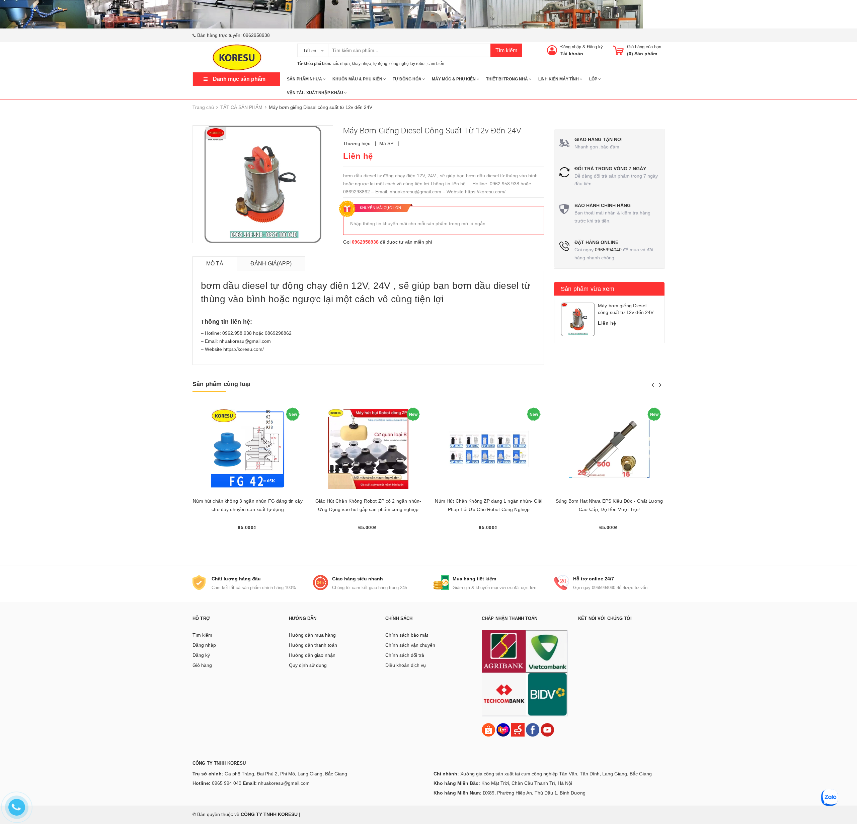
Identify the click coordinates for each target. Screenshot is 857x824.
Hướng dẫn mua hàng (312, 635)
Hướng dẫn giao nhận (312, 655)
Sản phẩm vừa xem (587, 289)
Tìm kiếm (506, 50)
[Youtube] (547, 729)
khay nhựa (361, 63)
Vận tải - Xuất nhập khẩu (315, 92)
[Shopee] (488, 729)
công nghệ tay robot (407, 63)
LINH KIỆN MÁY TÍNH (559, 79)
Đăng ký (595, 46)
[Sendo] (518, 729)
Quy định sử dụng (308, 665)
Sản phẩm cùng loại (221, 384)
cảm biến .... (438, 63)
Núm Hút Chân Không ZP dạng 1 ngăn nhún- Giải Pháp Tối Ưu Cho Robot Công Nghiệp (488, 505)
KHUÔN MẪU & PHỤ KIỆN (357, 79)
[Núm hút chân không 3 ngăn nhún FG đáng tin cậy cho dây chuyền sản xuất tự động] (247, 449)
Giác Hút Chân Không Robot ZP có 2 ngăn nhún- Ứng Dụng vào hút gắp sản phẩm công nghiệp (368, 505)
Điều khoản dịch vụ (405, 665)
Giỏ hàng (202, 665)
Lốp (593, 79)
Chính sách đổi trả (404, 655)
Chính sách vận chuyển (410, 645)
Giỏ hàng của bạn (644, 46)
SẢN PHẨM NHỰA (305, 79)
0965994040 (608, 249)
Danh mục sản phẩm (239, 79)
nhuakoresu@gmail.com (284, 783)
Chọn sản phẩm (247, 540)
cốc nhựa (341, 63)
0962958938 (256, 35)
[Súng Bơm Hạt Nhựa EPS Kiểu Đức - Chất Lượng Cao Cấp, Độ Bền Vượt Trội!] (609, 449)
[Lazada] (503, 729)
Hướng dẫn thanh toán (313, 645)
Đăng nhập (570, 46)
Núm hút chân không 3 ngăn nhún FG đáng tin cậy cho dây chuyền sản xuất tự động (247, 505)
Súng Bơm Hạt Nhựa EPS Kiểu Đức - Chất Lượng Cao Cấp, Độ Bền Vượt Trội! (609, 505)
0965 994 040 (226, 783)
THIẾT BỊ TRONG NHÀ (507, 79)
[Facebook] (532, 729)
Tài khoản (571, 53)
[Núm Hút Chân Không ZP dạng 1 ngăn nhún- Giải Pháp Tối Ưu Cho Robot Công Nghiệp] (489, 449)
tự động (380, 63)
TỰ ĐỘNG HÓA (407, 79)
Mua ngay (609, 540)
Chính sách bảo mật (406, 635)
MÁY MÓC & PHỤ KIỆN (454, 79)
